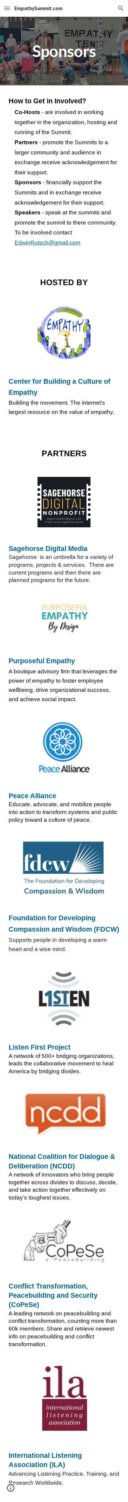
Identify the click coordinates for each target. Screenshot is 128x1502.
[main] (64, 51)
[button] (7, 8)
